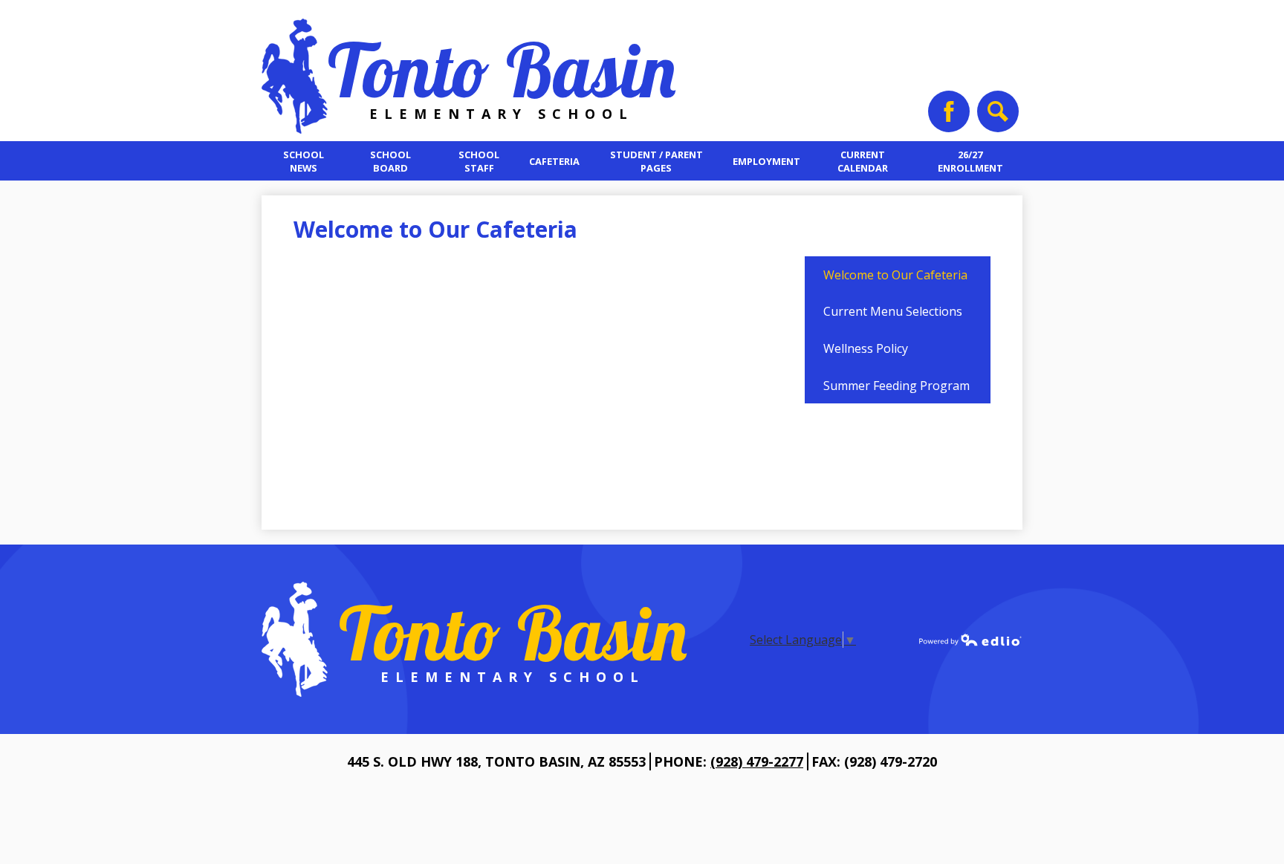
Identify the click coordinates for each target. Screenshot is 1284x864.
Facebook (949, 111)
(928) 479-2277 (756, 761)
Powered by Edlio (970, 639)
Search (998, 111)
